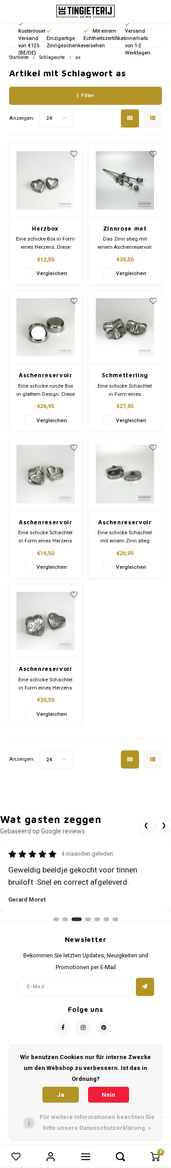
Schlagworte (52, 57)
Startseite (19, 57)
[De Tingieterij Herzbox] (46, 180)
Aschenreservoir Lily (125, 522)
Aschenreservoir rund (46, 375)
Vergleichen (51, 273)
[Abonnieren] (145, 987)
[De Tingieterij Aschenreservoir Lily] (125, 474)
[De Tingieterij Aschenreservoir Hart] (46, 474)
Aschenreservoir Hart (46, 522)
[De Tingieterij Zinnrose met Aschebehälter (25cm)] (125, 180)
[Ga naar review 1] (56, 919)
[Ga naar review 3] (77, 919)
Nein (108, 1094)
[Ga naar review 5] (97, 919)
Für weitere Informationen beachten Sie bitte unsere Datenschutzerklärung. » (97, 1122)
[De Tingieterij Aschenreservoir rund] (46, 328)
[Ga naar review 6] (106, 919)
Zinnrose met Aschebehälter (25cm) (124, 229)
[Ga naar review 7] (115, 919)
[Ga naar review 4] (88, 919)
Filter (87, 95)
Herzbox (45, 228)
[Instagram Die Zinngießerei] (83, 1028)
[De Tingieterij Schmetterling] (125, 328)
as (78, 57)
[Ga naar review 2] (65, 919)
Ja (60, 1094)
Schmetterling (125, 375)
